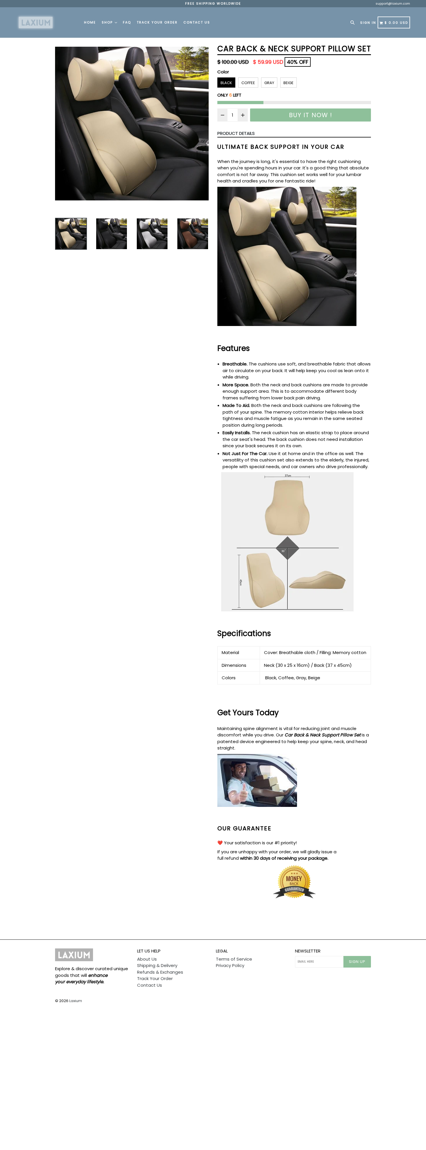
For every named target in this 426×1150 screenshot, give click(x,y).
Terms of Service (234, 959)
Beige (288, 83)
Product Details (236, 133)
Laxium (75, 1001)
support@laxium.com (393, 3)
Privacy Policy (230, 965)
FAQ (127, 22)
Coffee (248, 83)
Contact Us (196, 22)
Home (90, 22)
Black (226, 83)
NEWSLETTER (308, 951)
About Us (147, 959)
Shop (108, 22)
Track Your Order (157, 22)
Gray (269, 83)
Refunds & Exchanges (160, 972)
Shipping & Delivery (157, 965)
